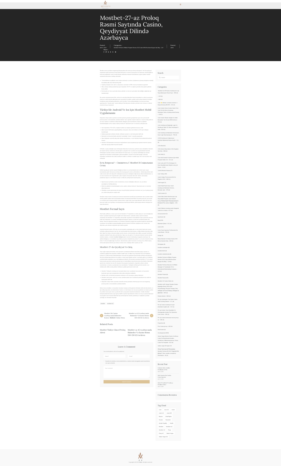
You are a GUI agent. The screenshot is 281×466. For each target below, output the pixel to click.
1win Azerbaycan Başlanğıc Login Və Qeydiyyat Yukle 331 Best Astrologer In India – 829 (168, 127)
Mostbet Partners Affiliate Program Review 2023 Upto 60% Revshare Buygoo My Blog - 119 (138, 47)
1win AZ (166, 409)
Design (159, 235)
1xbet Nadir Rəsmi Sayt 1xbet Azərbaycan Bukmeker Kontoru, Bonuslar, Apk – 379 (166, 188)
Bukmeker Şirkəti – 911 (164, 223)
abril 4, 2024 (160, 371)
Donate (161, 420)
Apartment (160, 217)
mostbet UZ (162, 430)
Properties (160, 323)
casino (159, 227)
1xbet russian (161, 193)
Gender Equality (163, 423)
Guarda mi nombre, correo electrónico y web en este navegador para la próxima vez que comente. (127, 362)
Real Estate (161, 329)
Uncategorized (161, 333)
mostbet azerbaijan (163, 247)
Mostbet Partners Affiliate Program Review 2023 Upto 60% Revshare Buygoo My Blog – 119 (167, 259)
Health (171, 423)
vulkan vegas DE (163, 436)
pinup (169, 430)
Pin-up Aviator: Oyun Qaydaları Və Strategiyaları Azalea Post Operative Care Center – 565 (167, 312)
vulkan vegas (169, 433)
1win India (160, 154)
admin (172, 47)
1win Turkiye (161, 174)
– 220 (159, 96)
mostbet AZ (110, 303)
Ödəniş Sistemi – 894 (163, 296)
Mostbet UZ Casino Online (165, 281)
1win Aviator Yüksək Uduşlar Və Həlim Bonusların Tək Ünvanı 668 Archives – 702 (168, 120)
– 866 (159, 99)
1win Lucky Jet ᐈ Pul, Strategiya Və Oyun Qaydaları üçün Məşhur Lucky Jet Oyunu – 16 (168, 165)
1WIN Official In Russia (164, 170)
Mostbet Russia (162, 277)
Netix (140, 462)
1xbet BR (169, 413)
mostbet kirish (161, 250)
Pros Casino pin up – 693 (164, 326)
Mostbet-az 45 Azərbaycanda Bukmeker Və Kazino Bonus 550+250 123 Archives (140, 332)
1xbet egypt (161, 182)
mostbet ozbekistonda (163, 254)
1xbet (173, 409)
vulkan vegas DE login (163, 345)
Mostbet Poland (162, 274)
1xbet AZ (161, 413)
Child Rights (168, 416)
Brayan (161, 416)
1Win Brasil (161, 145)
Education (168, 420)
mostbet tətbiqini (118, 237)
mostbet (103, 303)
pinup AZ (161, 433)
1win (160, 409)
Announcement (162, 213)
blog (159, 220)
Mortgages (160, 244)
